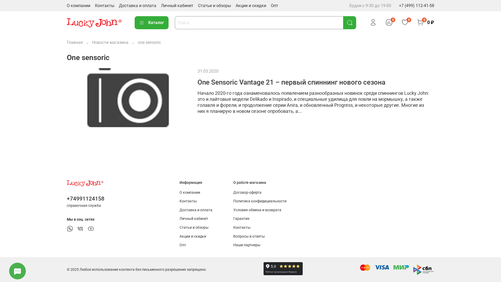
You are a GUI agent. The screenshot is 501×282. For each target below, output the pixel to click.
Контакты (104, 5)
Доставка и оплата (137, 5)
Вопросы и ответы (249, 236)
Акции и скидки (251, 5)
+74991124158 (85, 199)
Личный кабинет (177, 5)
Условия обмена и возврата (257, 210)
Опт (274, 5)
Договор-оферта (247, 192)
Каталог (156, 22)
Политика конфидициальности (260, 201)
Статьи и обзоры (214, 5)
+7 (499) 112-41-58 (416, 5)
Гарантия (241, 218)
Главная (75, 42)
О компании (78, 5)
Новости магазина (110, 42)
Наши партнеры (246, 245)
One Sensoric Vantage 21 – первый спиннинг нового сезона (291, 82)
